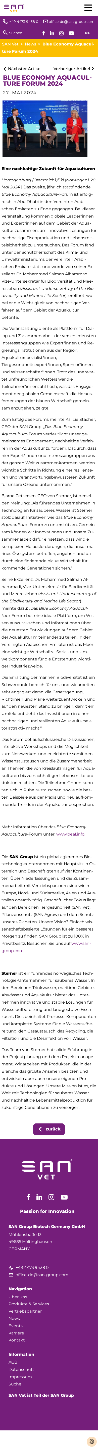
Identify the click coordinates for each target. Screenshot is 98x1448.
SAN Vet (10, 44)
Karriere (16, 1333)
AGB (13, 1362)
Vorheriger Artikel (72, 68)
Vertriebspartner (25, 1311)
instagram (51, 1197)
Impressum (20, 1376)
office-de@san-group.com (38, 1274)
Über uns (18, 1297)
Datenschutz (22, 1369)
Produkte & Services (29, 1304)
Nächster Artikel (24, 68)
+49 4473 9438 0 (29, 1267)
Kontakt (17, 1340)
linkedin (39, 1197)
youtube (64, 1197)
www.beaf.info (70, 834)
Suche (15, 1384)
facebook (28, 1197)
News (30, 44)
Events (16, 1325)
